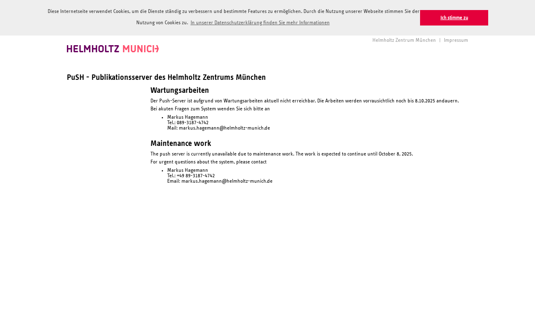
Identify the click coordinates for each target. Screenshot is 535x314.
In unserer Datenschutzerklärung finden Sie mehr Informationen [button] (260, 23)
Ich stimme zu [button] (454, 17)
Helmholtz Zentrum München (404, 40)
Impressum (456, 40)
